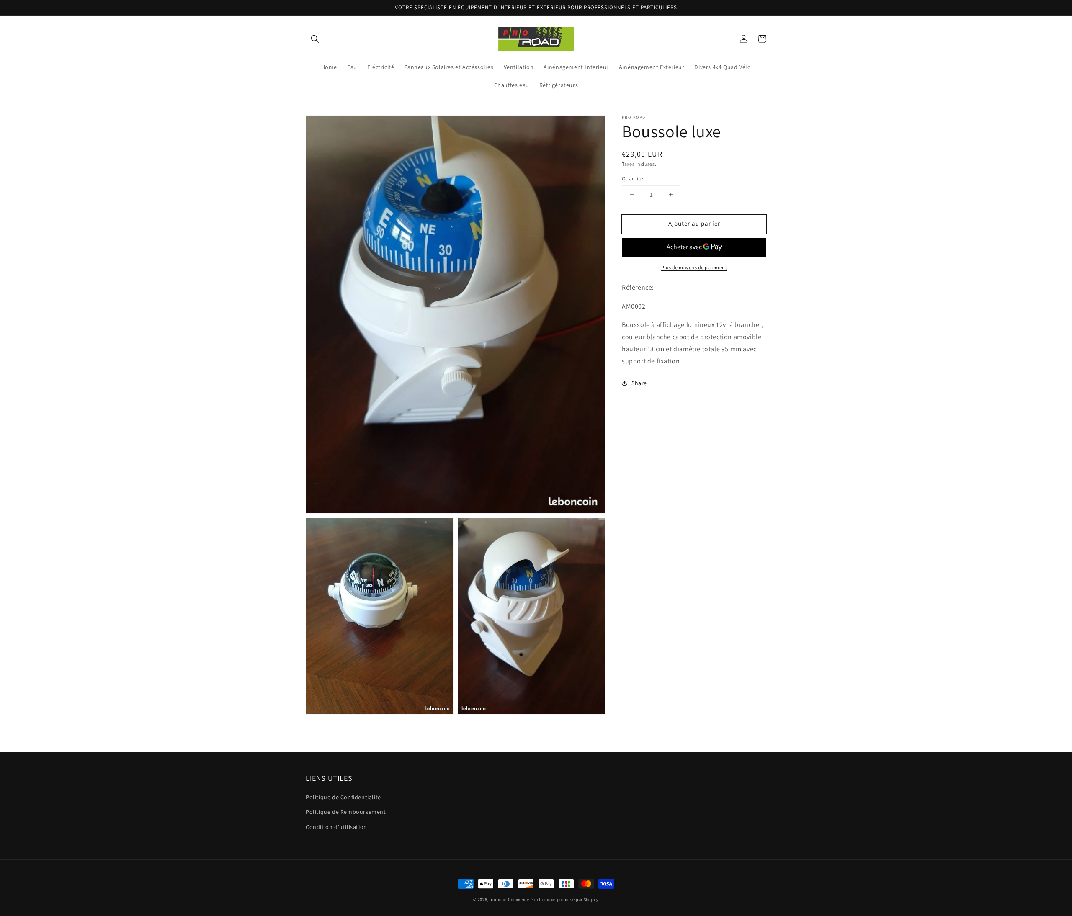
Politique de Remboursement (346, 812)
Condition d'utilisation (336, 827)
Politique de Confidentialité (343, 797)
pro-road (498, 899)
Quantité (632, 178)
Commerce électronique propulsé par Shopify (553, 899)
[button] (315, 39)
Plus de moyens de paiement (694, 267)
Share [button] (639, 382)
